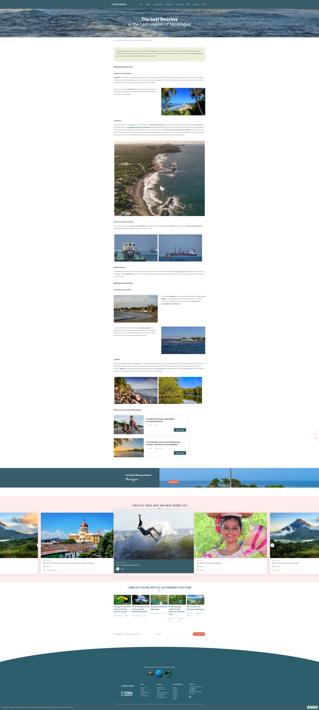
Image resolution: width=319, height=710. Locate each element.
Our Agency (168, 4)
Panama (175, 697)
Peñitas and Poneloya (196, 53)
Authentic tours (160, 687)
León (128, 51)
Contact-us (143, 694)
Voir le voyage (180, 430)
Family (158, 690)
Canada (175, 687)
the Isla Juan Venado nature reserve (182, 271)
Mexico (174, 694)
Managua (122, 51)
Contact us (196, 4)
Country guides (158, 4)
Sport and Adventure (161, 697)
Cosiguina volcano (188, 368)
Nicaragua (175, 695)
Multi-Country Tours (161, 694)
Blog (188, 4)
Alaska (174, 699)
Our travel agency (145, 692)
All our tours (143, 687)
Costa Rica (175, 690)
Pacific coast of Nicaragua (123, 40)
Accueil (115, 40)
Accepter (312, 707)
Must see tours (160, 695)
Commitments (179, 4)
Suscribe (199, 634)
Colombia (175, 689)
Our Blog (143, 690)
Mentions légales (144, 695)
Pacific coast (154, 51)
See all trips (173, 482)
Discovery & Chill (160, 689)
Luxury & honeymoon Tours (163, 692)
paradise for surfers (134, 127)
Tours (141, 4)
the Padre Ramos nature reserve (163, 368)
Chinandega (136, 363)
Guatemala (175, 692)
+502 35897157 (192, 688)
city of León (143, 271)
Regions (148, 4)
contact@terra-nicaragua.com (196, 686)
